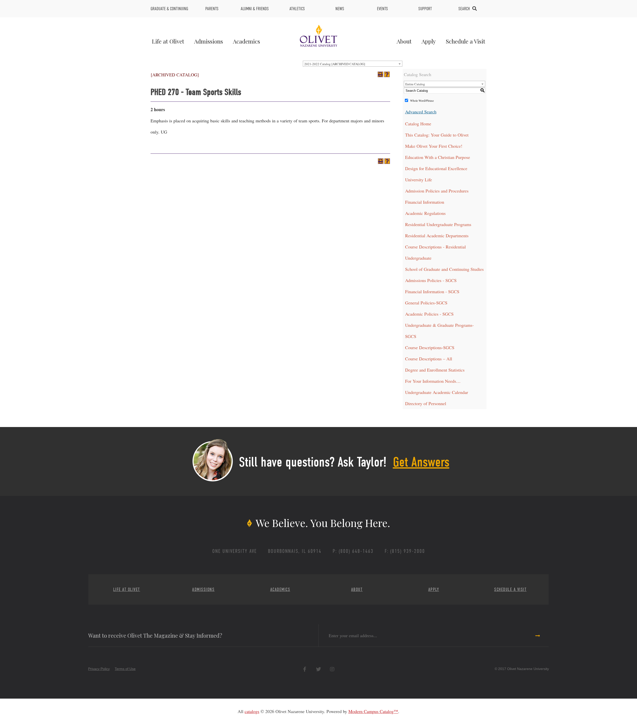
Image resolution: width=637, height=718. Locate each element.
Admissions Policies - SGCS (431, 280)
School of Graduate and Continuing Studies (444, 269)
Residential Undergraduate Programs (438, 224)
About (404, 41)
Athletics (297, 8)
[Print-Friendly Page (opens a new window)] (380, 74)
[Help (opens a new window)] (387, 74)
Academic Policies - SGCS (429, 314)
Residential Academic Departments (437, 236)
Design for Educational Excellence (436, 168)
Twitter (318, 669)
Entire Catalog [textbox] (415, 84)
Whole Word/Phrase (422, 100)
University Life (418, 180)
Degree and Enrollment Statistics (435, 370)
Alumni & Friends (255, 8)
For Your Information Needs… (433, 381)
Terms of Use (125, 669)
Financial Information (424, 202)
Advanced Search (420, 112)
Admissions (208, 41)
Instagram (332, 669)
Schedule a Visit (465, 41)
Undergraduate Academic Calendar (436, 392)
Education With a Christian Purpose (437, 157)
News (339, 8)
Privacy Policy (99, 669)
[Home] (318, 35)
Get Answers (421, 462)
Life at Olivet (168, 41)
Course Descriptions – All (428, 359)
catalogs (252, 711)
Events (382, 8)
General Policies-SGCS (426, 303)
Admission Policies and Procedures (437, 191)
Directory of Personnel (425, 403)
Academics (246, 41)
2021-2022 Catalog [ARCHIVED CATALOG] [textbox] (334, 64)
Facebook (305, 669)
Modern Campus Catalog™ (373, 711)
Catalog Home (418, 124)
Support (425, 8)
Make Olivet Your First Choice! (433, 146)
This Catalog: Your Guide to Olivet (437, 135)
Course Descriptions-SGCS (429, 347)
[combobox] (352, 64)
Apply (429, 41)
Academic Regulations (425, 213)
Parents (211, 8)
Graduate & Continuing (169, 8)
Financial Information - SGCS (432, 291)
